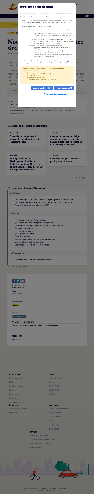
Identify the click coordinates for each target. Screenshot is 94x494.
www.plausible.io (62, 61)
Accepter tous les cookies (42, 88)
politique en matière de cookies (31, 17)
